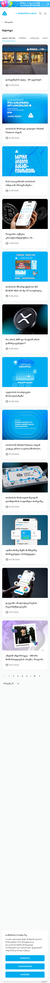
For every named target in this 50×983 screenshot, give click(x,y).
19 (34, 676)
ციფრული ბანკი (25, 13)
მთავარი (9, 22)
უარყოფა (25, 974)
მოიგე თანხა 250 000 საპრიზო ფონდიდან (30, 4)
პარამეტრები (25, 966)
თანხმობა (25, 958)
